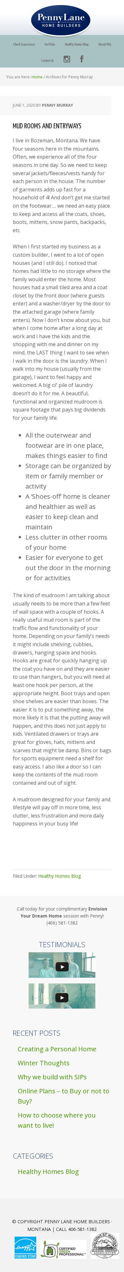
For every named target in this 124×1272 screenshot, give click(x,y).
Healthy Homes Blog (59, 876)
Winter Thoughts (44, 1063)
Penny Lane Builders (62, 21)
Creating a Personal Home (57, 1049)
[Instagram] (67, 59)
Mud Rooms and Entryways (47, 126)
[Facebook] (81, 59)
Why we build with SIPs (52, 1077)
